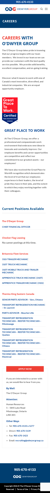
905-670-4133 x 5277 (23, 426)
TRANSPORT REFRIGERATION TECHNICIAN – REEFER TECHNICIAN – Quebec (21, 332)
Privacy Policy (37, 489)
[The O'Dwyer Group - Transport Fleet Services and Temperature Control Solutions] (21, 9)
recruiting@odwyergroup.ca (29, 440)
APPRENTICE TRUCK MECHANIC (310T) (22, 277)
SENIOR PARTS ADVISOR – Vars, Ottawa (22, 299)
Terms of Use (22, 489)
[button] (41, 9)
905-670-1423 (21, 435)
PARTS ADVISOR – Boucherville (18, 312)
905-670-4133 (24, 1)
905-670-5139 (23, 430)
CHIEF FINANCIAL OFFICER (16, 226)
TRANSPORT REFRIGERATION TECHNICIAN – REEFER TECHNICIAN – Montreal (21, 354)
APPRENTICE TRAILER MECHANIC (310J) (23, 283)
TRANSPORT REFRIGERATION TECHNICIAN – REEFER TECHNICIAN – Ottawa (21, 343)
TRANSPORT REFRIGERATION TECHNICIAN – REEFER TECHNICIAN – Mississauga (21, 321)
